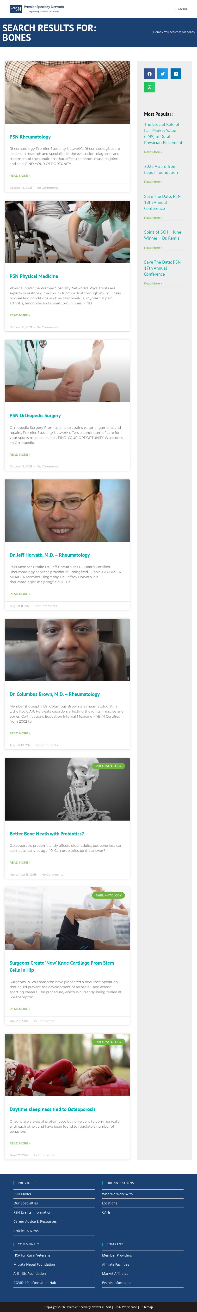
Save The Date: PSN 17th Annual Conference (162, 268)
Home (157, 32)
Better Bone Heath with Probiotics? (47, 833)
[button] (149, 73)
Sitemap (147, 1307)
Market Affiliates (115, 1273)
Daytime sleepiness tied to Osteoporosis (53, 1109)
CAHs (106, 1212)
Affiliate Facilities (115, 1264)
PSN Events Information (32, 1212)
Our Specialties (25, 1203)
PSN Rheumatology (30, 136)
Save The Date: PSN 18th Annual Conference (162, 202)
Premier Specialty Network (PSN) (89, 1307)
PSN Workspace (126, 1307)
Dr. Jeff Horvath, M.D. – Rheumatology (50, 555)
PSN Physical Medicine (34, 276)
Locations (109, 1203)
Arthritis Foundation (29, 1273)
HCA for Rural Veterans (31, 1255)
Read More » (20, 175)
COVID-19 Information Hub (34, 1282)
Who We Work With (117, 1194)
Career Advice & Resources (35, 1221)
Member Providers (117, 1255)
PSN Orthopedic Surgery (35, 415)
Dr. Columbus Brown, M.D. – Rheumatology (55, 694)
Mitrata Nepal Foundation (34, 1264)
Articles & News (26, 1230)
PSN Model (22, 1194)
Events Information (117, 1282)
